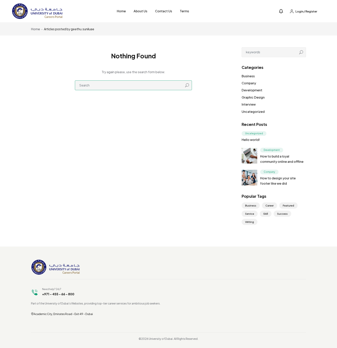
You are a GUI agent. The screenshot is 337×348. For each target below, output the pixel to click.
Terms (184, 11)
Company (249, 83)
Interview (249, 104)
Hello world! (251, 140)
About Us (140, 11)
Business (248, 76)
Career (269, 205)
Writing (249, 221)
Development (252, 90)
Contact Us (163, 11)
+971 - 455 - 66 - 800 (58, 294)
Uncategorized (253, 111)
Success (282, 213)
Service (249, 213)
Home (121, 11)
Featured (288, 205)
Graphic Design (253, 97)
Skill (265, 213)
